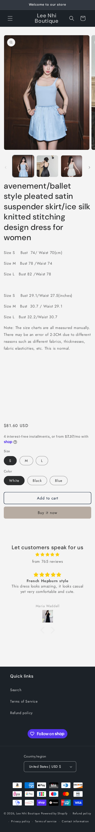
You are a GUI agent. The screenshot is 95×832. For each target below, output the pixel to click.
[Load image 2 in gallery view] (47, 166)
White (14, 480)
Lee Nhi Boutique (28, 813)
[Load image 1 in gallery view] (23, 166)
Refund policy (21, 712)
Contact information (75, 821)
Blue (58, 480)
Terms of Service (24, 701)
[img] (47, 554)
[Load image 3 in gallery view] (71, 166)
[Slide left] (5, 167)
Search (16, 689)
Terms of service (46, 821)
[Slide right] (89, 167)
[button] (10, 18)
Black (37, 480)
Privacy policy (20, 821)
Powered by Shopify (54, 813)
